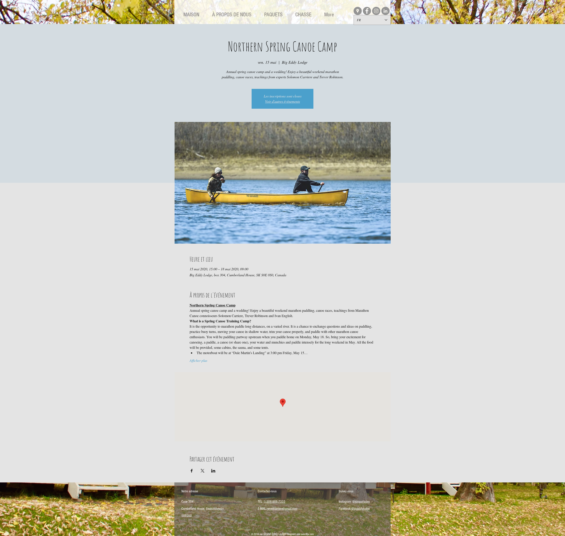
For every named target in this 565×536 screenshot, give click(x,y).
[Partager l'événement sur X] (202, 471)
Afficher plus (198, 360)
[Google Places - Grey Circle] (358, 11)
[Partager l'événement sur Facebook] (192, 471)
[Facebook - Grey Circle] (367, 11)
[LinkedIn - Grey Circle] (385, 11)
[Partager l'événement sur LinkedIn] (213, 471)
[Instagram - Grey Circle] (376, 11)
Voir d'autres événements (282, 101)
